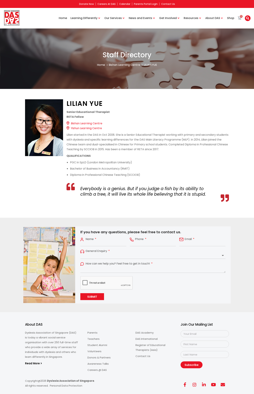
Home (63, 18)
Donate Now (86, 4)
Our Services (113, 18)
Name (90, 239)
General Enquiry (97, 251)
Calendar (124, 4)
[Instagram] (194, 384)
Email (188, 239)
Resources (191, 18)
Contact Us (168, 4)
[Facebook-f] (184, 384)
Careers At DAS (106, 4)
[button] (248, 18)
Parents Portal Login (146, 4)
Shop (230, 18)
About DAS (212, 18)
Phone (139, 239)
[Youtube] (213, 384)
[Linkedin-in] (203, 384)
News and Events (140, 18)
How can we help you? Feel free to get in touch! (118, 263)
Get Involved (168, 18)
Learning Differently (83, 18)
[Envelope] (222, 384)
